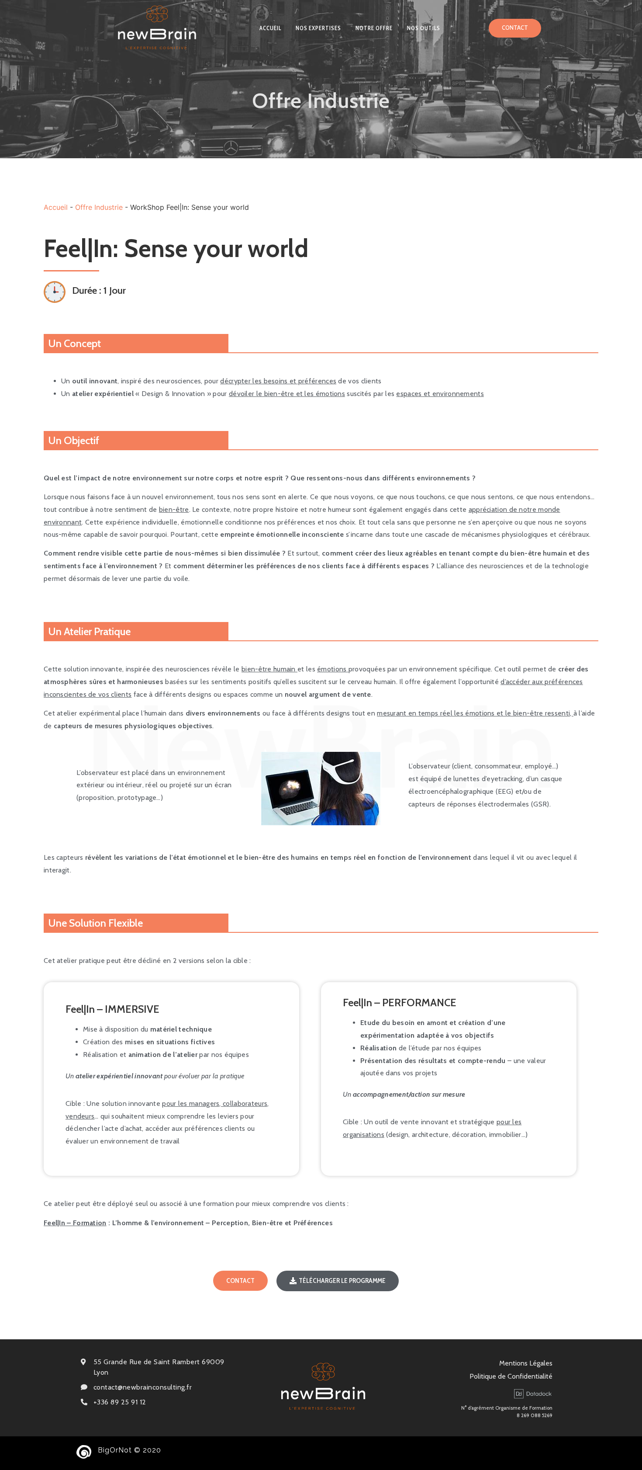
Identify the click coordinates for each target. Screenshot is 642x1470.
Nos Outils (423, 28)
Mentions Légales (525, 1363)
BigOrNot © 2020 (129, 1450)
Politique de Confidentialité (510, 1376)
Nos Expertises (318, 28)
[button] (515, 28)
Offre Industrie (99, 207)
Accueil (270, 28)
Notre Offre (374, 28)
